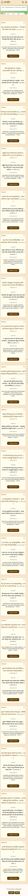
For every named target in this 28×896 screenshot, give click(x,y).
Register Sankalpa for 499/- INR (14, 891)
